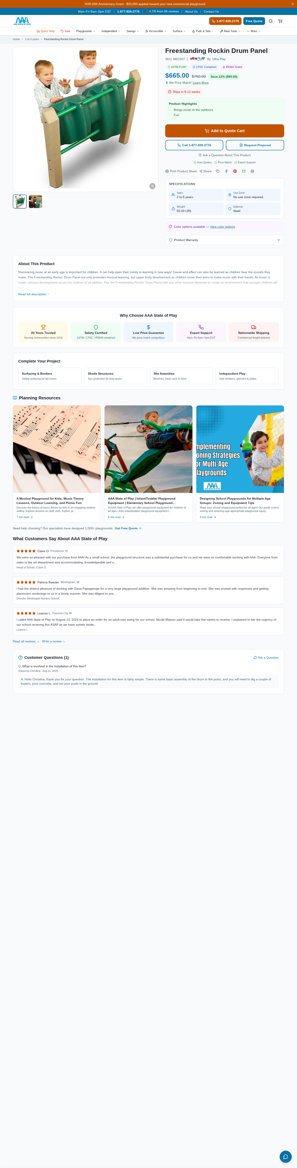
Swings (131, 31)
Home (16, 39)
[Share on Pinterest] (235, 171)
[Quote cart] (280, 21)
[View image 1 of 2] (20, 201)
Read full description (32, 294)
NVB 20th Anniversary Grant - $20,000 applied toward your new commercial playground (145, 4)
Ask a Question (268, 657)
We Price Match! (189, 82)
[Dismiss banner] (292, 4)
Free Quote (254, 21)
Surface (177, 31)
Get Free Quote (126, 528)
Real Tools (230, 31)
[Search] (271, 21)
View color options (222, 226)
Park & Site (203, 31)
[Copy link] (217, 171)
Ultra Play (219, 59)
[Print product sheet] (252, 171)
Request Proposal (257, 145)
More (254, 31)
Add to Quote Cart (228, 131)
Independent (109, 31)
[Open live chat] (286, 1157)
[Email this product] (243, 171)
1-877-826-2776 (128, 11)
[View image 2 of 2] (35, 201)
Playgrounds (84, 31)
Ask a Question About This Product (227, 155)
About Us (191, 11)
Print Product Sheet (183, 171)
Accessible (156, 31)
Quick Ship (48, 31)
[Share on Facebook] (226, 171)
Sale (67, 31)
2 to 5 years (32, 39)
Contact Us (211, 11)
